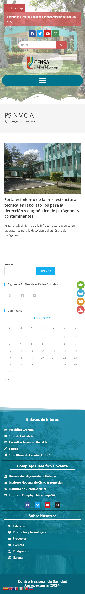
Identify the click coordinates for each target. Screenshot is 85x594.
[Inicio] (5, 116)
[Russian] (31, 588)
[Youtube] (47, 28)
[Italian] (21, 588)
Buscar (8, 259)
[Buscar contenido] (61, 39)
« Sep (7, 374)
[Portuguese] (26, 588)
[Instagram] (55, 28)
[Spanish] (5, 588)
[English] (10, 588)
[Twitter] (40, 28)
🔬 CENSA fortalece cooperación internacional (34, 16)
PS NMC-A (32, 116)
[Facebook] (32, 28)
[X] (10, 290)
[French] (15, 588)
